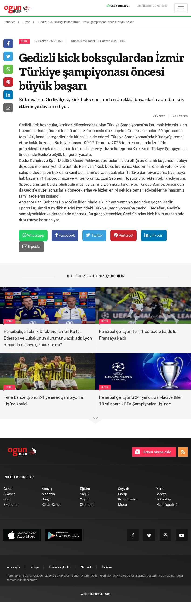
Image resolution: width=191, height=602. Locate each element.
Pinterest (125, 235)
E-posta (33, 246)
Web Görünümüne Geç (95, 593)
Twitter (96, 235)
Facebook (66, 235)
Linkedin (155, 235)
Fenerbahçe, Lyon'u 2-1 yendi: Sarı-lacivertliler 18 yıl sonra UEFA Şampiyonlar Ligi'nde (140, 401)
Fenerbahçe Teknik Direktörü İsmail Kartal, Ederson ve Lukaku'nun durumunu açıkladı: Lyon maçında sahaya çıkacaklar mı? (48, 338)
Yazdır (160, 116)
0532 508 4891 (120, 5)
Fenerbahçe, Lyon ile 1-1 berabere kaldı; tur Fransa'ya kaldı (138, 335)
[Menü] (181, 8)
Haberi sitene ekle (156, 452)
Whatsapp (35, 235)
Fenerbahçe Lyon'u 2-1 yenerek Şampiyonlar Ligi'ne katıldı (43, 401)
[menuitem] (19, 489)
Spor (24, 41)
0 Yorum (182, 116)
